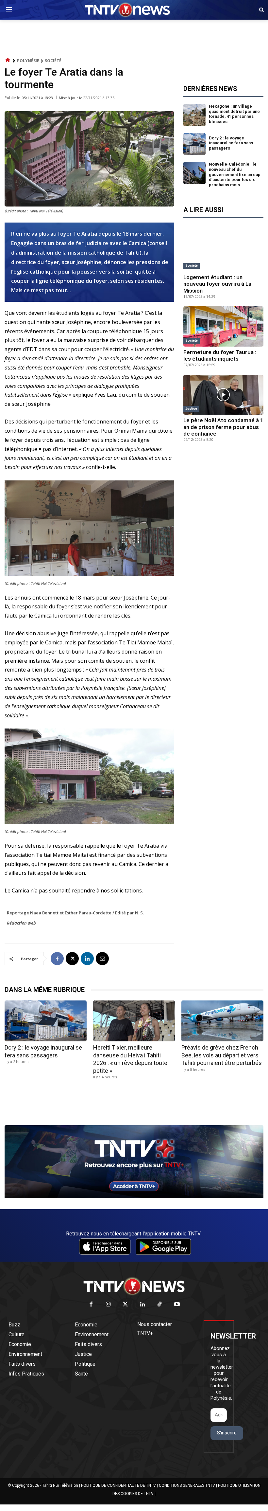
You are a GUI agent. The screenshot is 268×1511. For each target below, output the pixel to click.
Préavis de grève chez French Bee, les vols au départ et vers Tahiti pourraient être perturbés (221, 1055)
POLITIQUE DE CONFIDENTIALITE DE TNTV (118, 1485)
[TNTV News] (134, 1286)
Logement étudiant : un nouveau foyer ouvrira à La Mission (217, 284)
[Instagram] (108, 1305)
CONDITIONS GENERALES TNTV (187, 1485)
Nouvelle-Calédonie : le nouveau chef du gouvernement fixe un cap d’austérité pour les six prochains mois (234, 174)
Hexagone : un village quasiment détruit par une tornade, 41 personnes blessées (234, 114)
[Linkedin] (87, 958)
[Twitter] (126, 1305)
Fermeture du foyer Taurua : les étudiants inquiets (219, 355)
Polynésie (28, 60)
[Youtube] (177, 1305)
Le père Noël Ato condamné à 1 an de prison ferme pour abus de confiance (223, 427)
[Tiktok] (160, 1305)
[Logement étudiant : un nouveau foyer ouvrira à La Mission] (223, 251)
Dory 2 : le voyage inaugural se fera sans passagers (231, 143)
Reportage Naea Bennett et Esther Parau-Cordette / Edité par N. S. (75, 913)
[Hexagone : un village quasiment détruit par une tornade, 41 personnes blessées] (194, 115)
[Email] (102, 958)
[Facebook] (57, 958)
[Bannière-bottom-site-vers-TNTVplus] (134, 1196)
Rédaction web (21, 923)
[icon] (8, 60)
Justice (191, 408)
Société (53, 60)
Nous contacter (154, 1324)
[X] (72, 958)
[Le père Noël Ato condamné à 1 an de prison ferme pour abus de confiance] (223, 395)
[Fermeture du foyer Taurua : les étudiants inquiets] (223, 326)
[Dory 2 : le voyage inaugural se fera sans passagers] (194, 144)
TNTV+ (145, 1333)
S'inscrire (227, 1433)
